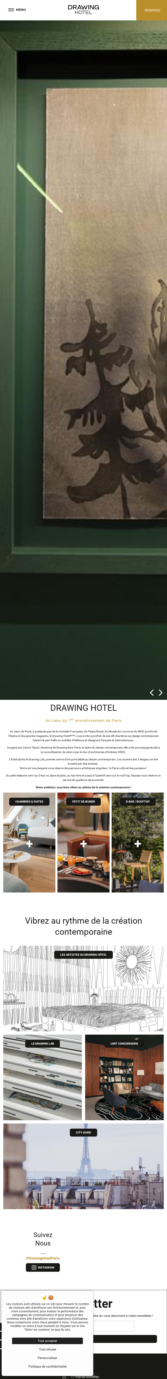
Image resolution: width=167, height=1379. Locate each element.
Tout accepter (47, 1341)
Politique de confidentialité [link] (48, 1366)
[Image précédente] (152, 693)
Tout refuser (47, 1349)
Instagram (45, 1267)
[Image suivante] (161, 693)
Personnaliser (47, 1358)
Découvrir (29, 876)
